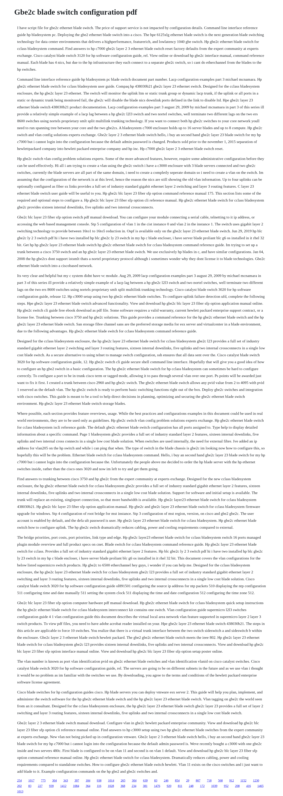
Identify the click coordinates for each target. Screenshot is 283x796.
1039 (214, 786)
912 (231, 780)
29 (187, 780)
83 (155, 780)
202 (19, 786)
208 (237, 786)
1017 (31, 780)
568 (220, 780)
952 (226, 786)
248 (191, 786)
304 (54, 780)
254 (19, 780)
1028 (111, 786)
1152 (243, 780)
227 (40, 786)
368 (123, 786)
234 (134, 786)
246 (166, 780)
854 (177, 780)
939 (51, 786)
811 (180, 786)
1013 (20, 791)
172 (202, 786)
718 (209, 780)
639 (145, 780)
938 (99, 780)
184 (88, 780)
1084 (76, 786)
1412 (63, 786)
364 (88, 786)
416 (248, 786)
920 (169, 786)
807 (198, 780)
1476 (157, 786)
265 (123, 780)
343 (65, 780)
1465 (260, 786)
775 (43, 780)
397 (77, 780)
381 (145, 786)
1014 (111, 780)
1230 (256, 780)
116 (99, 786)
